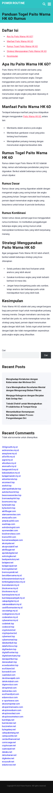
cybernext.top (8, 636)
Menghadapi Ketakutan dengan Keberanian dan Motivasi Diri (22, 381)
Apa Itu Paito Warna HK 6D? (20, 36)
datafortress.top (9, 646)
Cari (4, 350)
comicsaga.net (9, 742)
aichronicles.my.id (10, 450)
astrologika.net (9, 556)
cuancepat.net (8, 748)
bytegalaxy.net (9, 729)
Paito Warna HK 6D (32, 116)
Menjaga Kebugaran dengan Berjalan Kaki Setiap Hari (25, 397)
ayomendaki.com (10, 530)
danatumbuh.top (9, 643)
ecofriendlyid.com (10, 694)
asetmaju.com (8, 524)
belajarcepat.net (9, 566)
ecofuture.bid (8, 668)
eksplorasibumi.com (11, 710)
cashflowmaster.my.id (12, 607)
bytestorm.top (8, 508)
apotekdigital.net (10, 553)
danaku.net (7, 752)
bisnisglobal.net (9, 569)
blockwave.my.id (10, 591)
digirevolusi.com (10, 684)
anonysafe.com (9, 517)
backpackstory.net (10, 559)
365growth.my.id (10, 447)
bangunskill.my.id (10, 469)
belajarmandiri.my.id (11, 476)
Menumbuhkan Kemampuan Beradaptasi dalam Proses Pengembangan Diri (20, 415)
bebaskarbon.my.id (11, 472)
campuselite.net (9, 736)
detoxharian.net (9, 755)
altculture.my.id (9, 463)
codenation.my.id (10, 617)
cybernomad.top (9, 639)
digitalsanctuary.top (11, 655)
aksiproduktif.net (10, 546)
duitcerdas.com (9, 691)
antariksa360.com (10, 521)
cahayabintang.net (10, 732)
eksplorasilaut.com (11, 713)
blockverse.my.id (10, 588)
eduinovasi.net (9, 764)
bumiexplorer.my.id (11, 594)
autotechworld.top (10, 492)
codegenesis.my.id (11, 614)
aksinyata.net (8, 543)
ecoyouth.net (8, 761)
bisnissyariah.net (10, 572)
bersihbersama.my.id (12, 575)
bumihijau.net (8, 720)
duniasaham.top (9, 662)
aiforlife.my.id (8, 456)
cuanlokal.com (8, 675)
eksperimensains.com (12, 707)
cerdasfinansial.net (11, 739)
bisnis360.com (9, 537)
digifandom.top (9, 649)
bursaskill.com (9, 671)
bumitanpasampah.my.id (13, 598)
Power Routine (13, 2)
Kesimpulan (12, 56)
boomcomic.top (9, 501)
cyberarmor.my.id (10, 620)
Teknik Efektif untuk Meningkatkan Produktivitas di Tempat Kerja (24, 405)
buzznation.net (9, 726)
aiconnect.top (8, 482)
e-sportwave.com (10, 700)
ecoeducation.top (10, 665)
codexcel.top (8, 627)
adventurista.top (9, 479)
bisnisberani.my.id (10, 585)
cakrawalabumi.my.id (11, 604)
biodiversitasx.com (11, 533)
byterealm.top (8, 505)
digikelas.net (8, 758)
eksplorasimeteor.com (12, 716)
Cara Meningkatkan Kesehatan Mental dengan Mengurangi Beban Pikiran (25, 389)
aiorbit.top (7, 485)
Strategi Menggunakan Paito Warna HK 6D (27, 51)
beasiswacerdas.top (11, 495)
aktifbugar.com (9, 511)
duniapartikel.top (10, 659)
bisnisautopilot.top (11, 498)
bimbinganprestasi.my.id (13, 582)
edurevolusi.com (10, 697)
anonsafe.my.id (9, 466)
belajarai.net (7, 562)
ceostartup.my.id (10, 610)
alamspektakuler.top (11, 488)
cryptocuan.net (9, 745)
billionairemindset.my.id (13, 578)
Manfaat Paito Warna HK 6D (20, 41)
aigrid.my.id (7, 460)
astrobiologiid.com (11, 527)
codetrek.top (8, 623)
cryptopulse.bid (9, 633)
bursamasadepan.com (12, 540)
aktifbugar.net (8, 549)
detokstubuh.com (10, 681)
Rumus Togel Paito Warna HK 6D (22, 46)
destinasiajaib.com (11, 678)
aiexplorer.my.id (9, 453)
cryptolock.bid (8, 630)
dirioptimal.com (9, 688)
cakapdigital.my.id (10, 601)
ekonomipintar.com (11, 703)
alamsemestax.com (11, 514)
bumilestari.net (9, 723)
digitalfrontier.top (10, 652)
